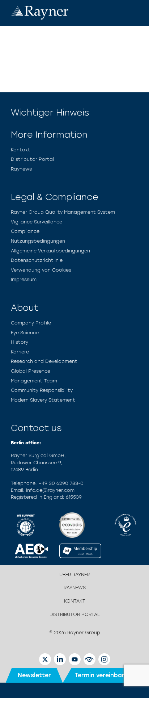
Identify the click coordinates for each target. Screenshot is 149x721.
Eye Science (25, 332)
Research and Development (44, 361)
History (19, 342)
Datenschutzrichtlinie (37, 260)
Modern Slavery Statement (43, 400)
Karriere (20, 352)
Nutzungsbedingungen (38, 241)
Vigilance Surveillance (36, 222)
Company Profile (31, 323)
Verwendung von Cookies (41, 270)
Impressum (24, 279)
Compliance (25, 231)
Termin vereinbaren (103, 675)
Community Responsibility (42, 390)
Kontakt (20, 149)
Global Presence (30, 371)
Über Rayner (74, 574)
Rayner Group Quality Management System (63, 212)
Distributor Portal (32, 159)
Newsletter (34, 675)
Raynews (21, 169)
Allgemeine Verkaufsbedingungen (50, 250)
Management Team (34, 380)
